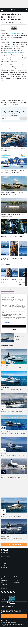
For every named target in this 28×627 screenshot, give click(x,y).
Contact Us (3, 560)
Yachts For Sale (4, 576)
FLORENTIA (5, 536)
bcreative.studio (18, 582)
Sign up (14, 616)
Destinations (4, 580)
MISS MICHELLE (6, 387)
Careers (2, 561)
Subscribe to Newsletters (14, 544)
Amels (2, 367)
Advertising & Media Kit (6, 556)
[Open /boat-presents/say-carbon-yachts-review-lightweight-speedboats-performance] (7, 338)
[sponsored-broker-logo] (3, 363)
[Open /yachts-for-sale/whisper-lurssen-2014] (14, 505)
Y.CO (17, 44)
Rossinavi (3, 538)
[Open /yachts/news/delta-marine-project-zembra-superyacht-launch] (14, 183)
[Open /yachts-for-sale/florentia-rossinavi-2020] (14, 526)
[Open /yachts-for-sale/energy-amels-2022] (14, 466)
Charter (2, 578)
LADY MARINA (5, 453)
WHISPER (4, 514)
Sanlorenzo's (8, 67)
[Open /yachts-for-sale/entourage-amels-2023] (14, 356)
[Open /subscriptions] (10, 600)
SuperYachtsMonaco (14, 33)
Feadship (3, 455)
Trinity (12, 46)
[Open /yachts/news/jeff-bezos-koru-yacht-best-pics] (14, 248)
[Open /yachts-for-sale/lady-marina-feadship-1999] (14, 444)
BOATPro (16, 576)
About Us (3, 558)
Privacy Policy (4, 567)
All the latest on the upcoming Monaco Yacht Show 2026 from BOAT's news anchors (12, 171)
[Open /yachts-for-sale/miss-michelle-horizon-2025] (14, 378)
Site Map (16, 580)
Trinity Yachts (4, 433)
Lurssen (3, 516)
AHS (2, 409)
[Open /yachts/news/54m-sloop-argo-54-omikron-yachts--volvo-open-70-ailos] (14, 227)
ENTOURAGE (5, 365)
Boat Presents (4, 584)
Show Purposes (14, 329)
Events (15, 575)
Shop (15, 578)
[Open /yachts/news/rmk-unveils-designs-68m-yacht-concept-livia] (14, 139)
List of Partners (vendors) (6, 322)
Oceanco (3, 411)
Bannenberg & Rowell (14, 52)
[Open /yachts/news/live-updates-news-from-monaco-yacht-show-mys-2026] (14, 161)
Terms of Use (4, 563)
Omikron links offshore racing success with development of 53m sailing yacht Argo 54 (12, 237)
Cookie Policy (4, 565)
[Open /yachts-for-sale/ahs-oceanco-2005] (14, 400)
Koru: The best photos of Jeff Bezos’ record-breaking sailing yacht (9, 281)
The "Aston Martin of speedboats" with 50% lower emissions (21, 338)
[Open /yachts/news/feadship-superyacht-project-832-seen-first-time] (14, 205)
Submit (23, 119)
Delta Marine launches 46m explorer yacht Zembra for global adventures (12, 193)
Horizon (3, 389)
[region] (14, 313)
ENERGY (4, 475)
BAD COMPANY (6, 431)
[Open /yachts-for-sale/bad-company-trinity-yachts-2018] (14, 422)
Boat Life (3, 582)
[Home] (14, 10)
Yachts (2, 575)
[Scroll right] (26, 277)
